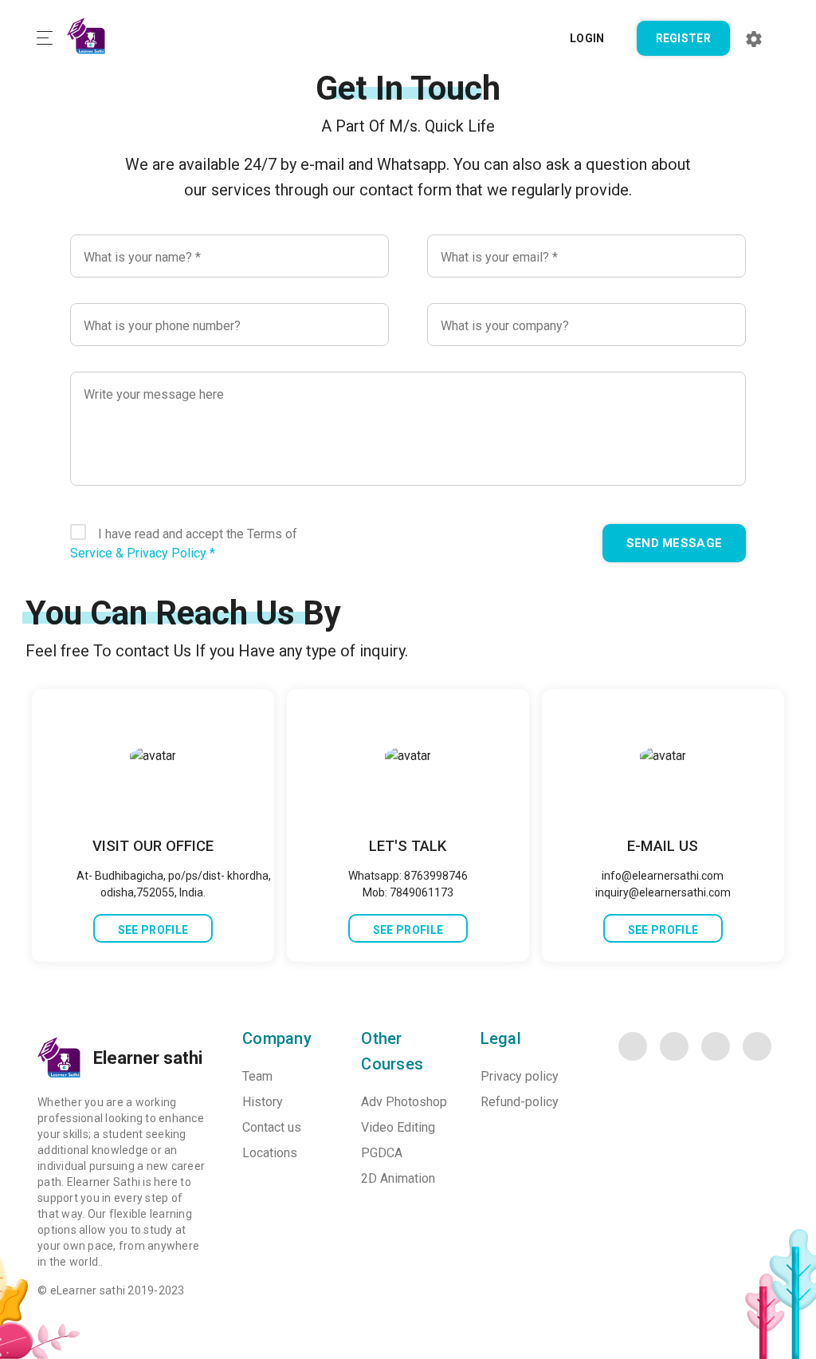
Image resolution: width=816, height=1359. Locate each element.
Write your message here (154, 394)
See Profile (153, 930)
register (683, 38)
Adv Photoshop (404, 1101)
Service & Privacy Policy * (142, 553)
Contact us (271, 1127)
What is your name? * (142, 257)
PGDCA (381, 1152)
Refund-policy (520, 1101)
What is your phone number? (162, 325)
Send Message (674, 543)
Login (587, 38)
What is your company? (505, 325)
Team (257, 1076)
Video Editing (398, 1127)
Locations (269, 1152)
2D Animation (398, 1178)
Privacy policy (520, 1076)
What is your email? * (499, 257)
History (262, 1101)
